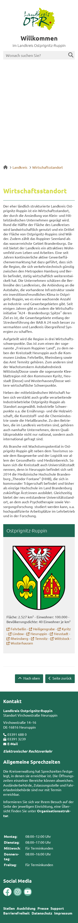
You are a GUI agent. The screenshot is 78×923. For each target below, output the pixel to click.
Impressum (63, 913)
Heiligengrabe (44, 629)
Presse (43, 908)
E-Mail (12, 743)
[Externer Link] (7, 892)
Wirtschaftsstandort (47, 167)
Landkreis (20, 167)
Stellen (9, 908)
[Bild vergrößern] (12, 892)
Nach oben (31, 678)
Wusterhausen (22, 643)
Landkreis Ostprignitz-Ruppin (27, 710)
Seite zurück (62, 678)
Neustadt (61, 633)
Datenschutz (42, 913)
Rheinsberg (19, 638)
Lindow (18, 633)
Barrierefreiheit (16, 913)
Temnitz (41, 638)
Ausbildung (26, 908)
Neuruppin (39, 633)
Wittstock (62, 638)
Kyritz (66, 629)
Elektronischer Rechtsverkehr (27, 751)
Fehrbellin (18, 629)
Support (57, 908)
